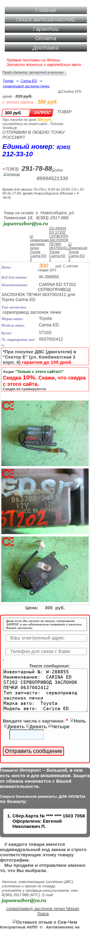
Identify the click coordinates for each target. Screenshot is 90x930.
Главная (45, 10)
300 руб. (13, 112)
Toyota (8, 81)
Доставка (46, 48)
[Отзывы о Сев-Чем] (45, 922)
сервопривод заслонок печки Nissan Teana (42, 911)
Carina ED (29, 81)
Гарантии (46, 29)
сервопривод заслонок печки (26, 86)
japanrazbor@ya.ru (25, 223)
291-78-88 (37, 168)
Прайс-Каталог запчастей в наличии (33, 72)
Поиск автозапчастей (45, 19)
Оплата (45, 38)
